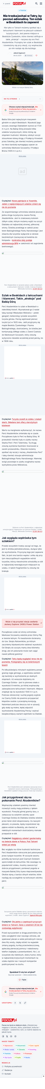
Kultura (17, 1053)
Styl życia (8, 1057)
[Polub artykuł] (36, 55)
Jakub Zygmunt (19, 53)
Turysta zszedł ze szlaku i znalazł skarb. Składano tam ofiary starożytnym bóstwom (21, 422)
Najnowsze (9, 1045)
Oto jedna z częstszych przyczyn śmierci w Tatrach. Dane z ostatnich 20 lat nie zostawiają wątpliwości (22, 924)
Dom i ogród (34, 1045)
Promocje (28, 1053)
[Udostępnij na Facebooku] (15, 1003)
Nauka (27, 1057)
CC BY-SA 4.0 (37, 531)
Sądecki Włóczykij (36, 915)
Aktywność (21, 1045)
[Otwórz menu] (41, 3)
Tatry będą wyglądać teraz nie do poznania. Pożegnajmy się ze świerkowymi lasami (22, 662)
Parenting (32, 1049)
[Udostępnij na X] (20, 1003)
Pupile (18, 1057)
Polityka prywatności (13, 1066)
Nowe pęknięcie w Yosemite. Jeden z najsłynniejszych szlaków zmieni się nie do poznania (21, 204)
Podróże (8, 1053)
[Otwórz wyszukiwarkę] (36, 4)
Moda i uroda (9, 1049)
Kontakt (8, 1074)
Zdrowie (22, 1049)
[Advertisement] (22, 361)
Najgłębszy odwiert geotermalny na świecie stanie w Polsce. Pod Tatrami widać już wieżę (21, 841)
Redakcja (8, 1070)
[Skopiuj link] (25, 1003)
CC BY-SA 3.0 (37, 289)
